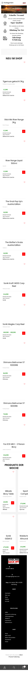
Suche (14, 667)
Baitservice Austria (8, 95)
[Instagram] (16, 663)
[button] (14, 52)
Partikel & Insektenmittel (9, 84)
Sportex (22, 509)
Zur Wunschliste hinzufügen (24, 62)
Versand (24, 507)
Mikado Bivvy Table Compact (8, 494)
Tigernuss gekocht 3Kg (13, 81)
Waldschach (23, 541)
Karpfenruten (23, 496)
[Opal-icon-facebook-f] (12, 663)
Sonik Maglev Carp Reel (13, 324)
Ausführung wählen (23, 333)
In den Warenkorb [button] (23, 90)
